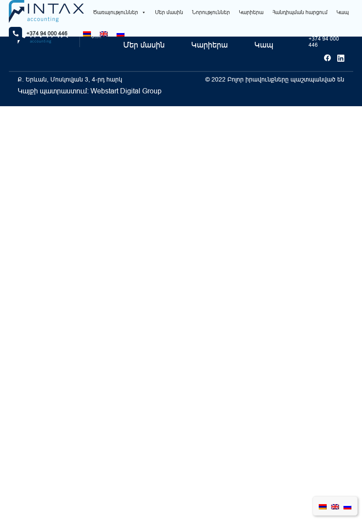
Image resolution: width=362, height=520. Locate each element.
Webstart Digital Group (126, 91)
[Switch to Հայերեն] (87, 33)
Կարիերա (251, 12)
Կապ (342, 12)
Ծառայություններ (115, 12)
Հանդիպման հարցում (300, 12)
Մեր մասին (169, 12)
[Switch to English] (103, 33)
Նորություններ (211, 12)
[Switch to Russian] (120, 33)
